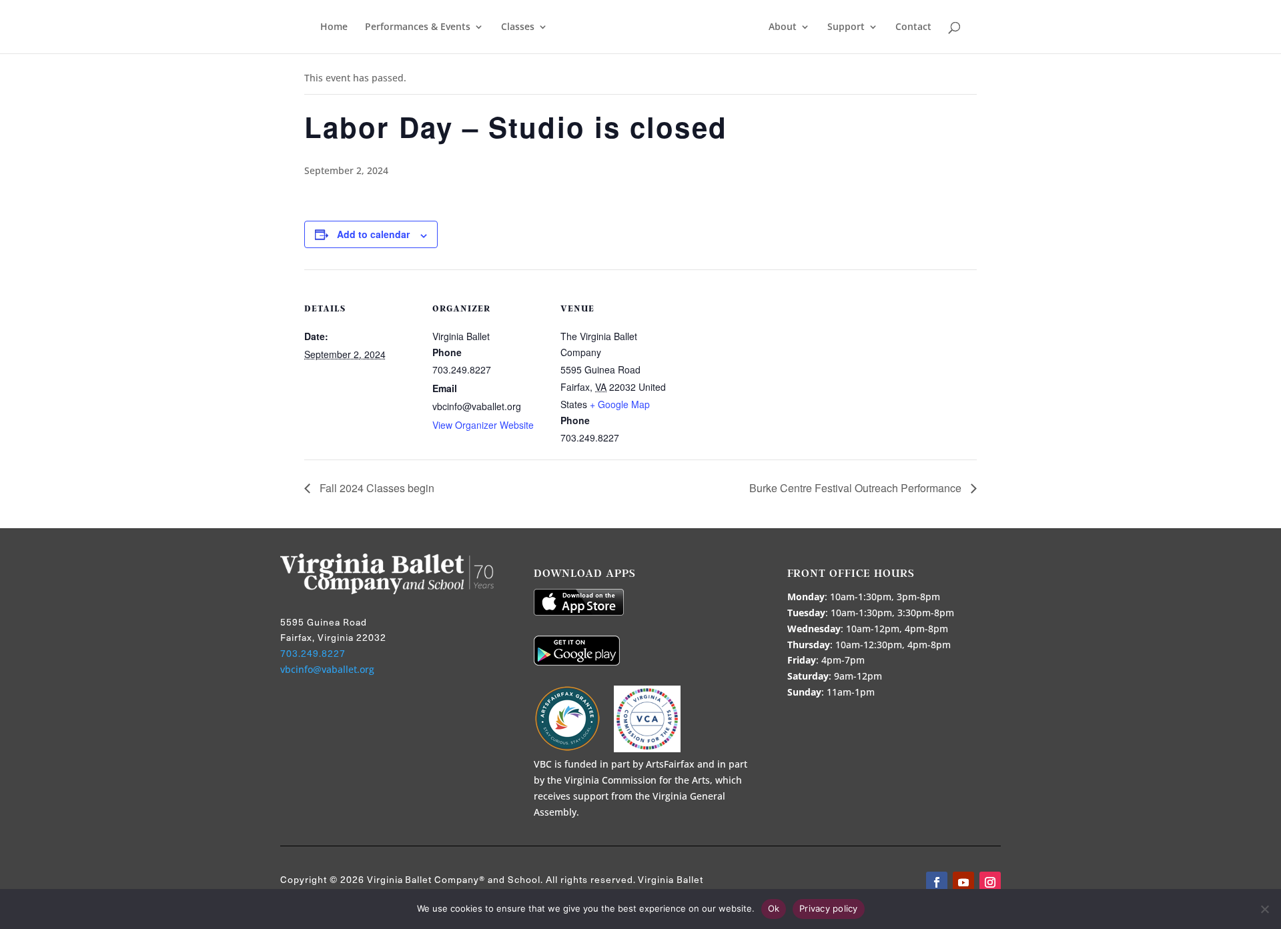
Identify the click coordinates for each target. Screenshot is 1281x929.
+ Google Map (620, 404)
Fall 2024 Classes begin (375, 488)
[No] (1264, 909)
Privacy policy (828, 908)
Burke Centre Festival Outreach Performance (856, 488)
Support (846, 27)
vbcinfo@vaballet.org (327, 669)
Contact (913, 27)
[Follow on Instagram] (990, 882)
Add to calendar (373, 234)
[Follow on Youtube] (963, 882)
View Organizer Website (483, 424)
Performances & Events (417, 27)
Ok (774, 908)
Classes (517, 27)
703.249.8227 (313, 653)
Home (334, 27)
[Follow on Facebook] (936, 882)
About (783, 27)
